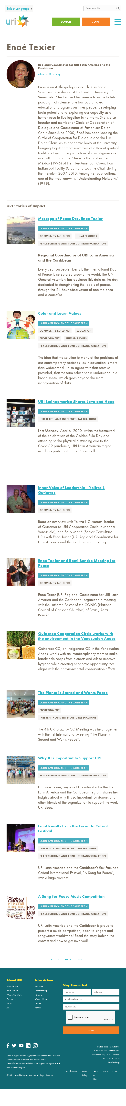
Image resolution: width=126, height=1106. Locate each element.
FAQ (105, 1071)
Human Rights (86, 236)
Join (95, 21)
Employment (71, 1071)
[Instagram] (35, 1047)
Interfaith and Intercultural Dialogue (68, 419)
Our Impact (12, 999)
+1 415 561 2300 (111, 1058)
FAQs (9, 1003)
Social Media (42, 999)
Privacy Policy (85, 1073)
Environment (49, 338)
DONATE (66, 21)
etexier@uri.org (49, 73)
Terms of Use (95, 1075)
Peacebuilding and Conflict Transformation (73, 243)
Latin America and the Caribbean (64, 228)
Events (39, 994)
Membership (41, 990)
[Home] (17, 27)
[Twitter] (14, 1046)
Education (84, 331)
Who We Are (12, 986)
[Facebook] (8, 1047)
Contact (116, 1071)
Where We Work (14, 994)
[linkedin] (28, 1047)
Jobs (8, 1007)
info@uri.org (113, 1062)
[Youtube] (21, 1046)
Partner (38, 1007)
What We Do (12, 990)
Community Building (55, 236)
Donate (38, 1003)
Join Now (39, 986)
